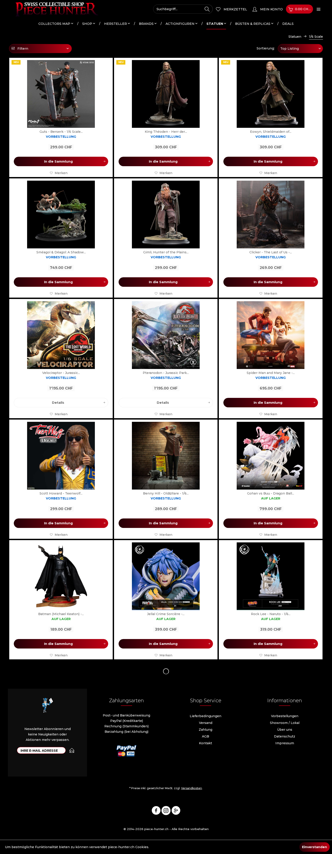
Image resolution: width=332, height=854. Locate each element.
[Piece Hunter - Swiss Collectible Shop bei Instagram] (166, 811)
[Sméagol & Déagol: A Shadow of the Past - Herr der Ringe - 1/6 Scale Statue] (61, 214)
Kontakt (205, 743)
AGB (205, 736)
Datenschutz (284, 736)
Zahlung (205, 730)
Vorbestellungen (284, 716)
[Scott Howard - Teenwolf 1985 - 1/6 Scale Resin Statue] (61, 456)
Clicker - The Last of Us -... (270, 252)
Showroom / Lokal (284, 723)
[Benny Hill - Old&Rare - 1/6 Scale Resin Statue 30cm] (165, 456)
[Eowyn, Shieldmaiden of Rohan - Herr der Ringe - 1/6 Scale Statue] (270, 94)
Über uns (284, 730)
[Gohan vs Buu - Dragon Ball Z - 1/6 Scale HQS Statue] (270, 456)
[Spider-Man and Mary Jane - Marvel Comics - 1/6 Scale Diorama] (270, 335)
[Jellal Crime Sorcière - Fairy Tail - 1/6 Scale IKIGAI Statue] (165, 576)
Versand (205, 723)
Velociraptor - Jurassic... (61, 373)
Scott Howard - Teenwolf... (61, 493)
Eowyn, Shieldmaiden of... (270, 132)
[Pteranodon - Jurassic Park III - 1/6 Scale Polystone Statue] (165, 335)
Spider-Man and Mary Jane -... (271, 373)
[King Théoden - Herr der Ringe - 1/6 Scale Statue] (165, 94)
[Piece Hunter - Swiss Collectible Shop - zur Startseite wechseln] (54, 9)
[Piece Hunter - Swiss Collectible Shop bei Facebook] (156, 811)
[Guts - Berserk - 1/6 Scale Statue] (61, 94)
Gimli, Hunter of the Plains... (166, 252)
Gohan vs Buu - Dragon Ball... (270, 493)
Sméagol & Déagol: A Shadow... (61, 252)
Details (58, 403)
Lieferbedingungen (205, 716)
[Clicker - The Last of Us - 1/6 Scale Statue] (270, 214)
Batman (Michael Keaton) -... (61, 614)
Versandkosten (191, 788)
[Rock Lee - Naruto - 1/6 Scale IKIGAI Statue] (270, 576)
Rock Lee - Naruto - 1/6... (270, 614)
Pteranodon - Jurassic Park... (166, 373)
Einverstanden (314, 847)
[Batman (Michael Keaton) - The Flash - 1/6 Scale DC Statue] (61, 576)
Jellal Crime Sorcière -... (166, 614)
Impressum (284, 743)
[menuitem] (183, 9)
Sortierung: (266, 48)
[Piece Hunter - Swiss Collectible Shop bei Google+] (175, 811)
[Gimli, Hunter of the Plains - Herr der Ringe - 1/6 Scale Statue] (165, 214)
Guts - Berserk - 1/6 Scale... (61, 132)
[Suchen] (207, 9)
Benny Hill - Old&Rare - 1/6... (166, 493)
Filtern (22, 49)
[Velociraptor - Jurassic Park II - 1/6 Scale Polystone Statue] (61, 335)
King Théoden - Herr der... (166, 132)
